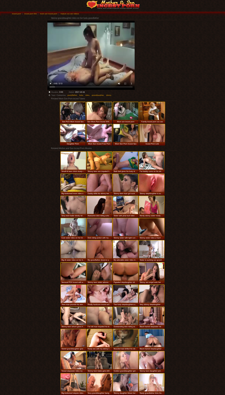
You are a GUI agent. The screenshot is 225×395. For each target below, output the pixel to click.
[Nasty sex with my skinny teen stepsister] (99, 338)
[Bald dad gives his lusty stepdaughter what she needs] (125, 161)
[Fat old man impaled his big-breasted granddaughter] (99, 316)
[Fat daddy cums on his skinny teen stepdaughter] (151, 161)
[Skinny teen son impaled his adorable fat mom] (99, 161)
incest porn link (30, 14)
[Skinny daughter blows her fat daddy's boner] (125, 382)
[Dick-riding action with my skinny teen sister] (99, 227)
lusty (81, 95)
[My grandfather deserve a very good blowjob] (99, 249)
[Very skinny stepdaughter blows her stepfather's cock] (151, 294)
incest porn (16, 14)
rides (87, 95)
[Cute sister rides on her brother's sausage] (73, 227)
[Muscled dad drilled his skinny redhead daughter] (125, 338)
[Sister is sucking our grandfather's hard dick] (151, 249)
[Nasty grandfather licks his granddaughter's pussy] (151, 382)
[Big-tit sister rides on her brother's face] (73, 249)
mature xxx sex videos (70, 14)
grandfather (72, 95)
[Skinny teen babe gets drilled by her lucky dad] (99, 360)
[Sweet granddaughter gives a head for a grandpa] (73, 338)
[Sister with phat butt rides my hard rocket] (125, 205)
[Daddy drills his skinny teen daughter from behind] (99, 183)
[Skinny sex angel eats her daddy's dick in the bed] (151, 271)
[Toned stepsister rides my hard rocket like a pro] (73, 360)
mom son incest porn (48, 14)
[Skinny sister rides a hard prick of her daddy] (151, 227)
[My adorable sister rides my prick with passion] (125, 249)
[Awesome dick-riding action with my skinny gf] (99, 205)
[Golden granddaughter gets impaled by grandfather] (125, 360)
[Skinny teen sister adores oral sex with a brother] (99, 271)
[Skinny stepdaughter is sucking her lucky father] (151, 183)
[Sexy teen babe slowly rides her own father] (73, 205)
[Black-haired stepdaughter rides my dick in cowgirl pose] (151, 338)
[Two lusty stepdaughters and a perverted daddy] (125, 294)
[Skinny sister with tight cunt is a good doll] (125, 227)
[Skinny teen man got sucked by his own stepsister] (125, 183)
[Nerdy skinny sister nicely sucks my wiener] (151, 205)
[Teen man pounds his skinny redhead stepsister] (73, 294)
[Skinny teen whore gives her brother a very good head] (73, 316)
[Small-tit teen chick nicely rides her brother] (73, 161)
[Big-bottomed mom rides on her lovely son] (73, 183)
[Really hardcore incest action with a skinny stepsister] (99, 294)
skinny (108, 95)
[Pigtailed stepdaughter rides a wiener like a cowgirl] (125, 271)
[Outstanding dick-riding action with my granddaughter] (125, 316)
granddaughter (98, 95)
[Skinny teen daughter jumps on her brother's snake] (151, 360)
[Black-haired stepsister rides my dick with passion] (151, 316)
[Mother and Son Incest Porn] (112, 4)
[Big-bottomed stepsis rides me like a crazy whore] (73, 382)
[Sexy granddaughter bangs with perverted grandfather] (99, 382)
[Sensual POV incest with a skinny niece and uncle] (73, 271)
